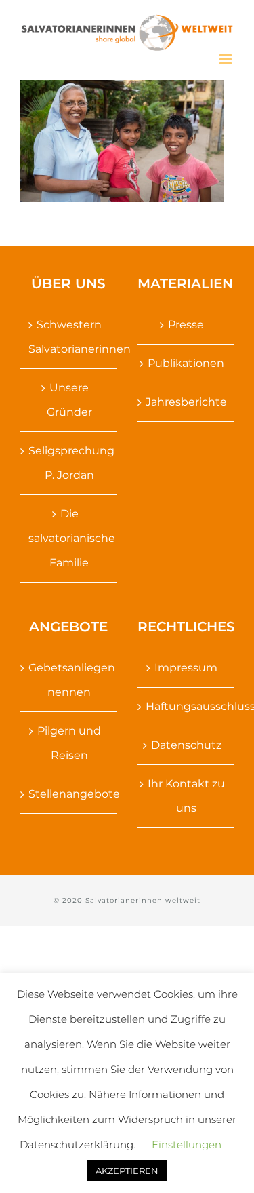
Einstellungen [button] (186, 1144)
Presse (186, 324)
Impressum (185, 667)
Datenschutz (186, 745)
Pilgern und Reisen (69, 743)
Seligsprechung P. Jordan (69, 463)
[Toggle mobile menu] (226, 59)
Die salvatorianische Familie (69, 538)
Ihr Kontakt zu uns (186, 796)
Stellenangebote (69, 793)
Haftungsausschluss (187, 706)
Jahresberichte (186, 401)
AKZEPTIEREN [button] (127, 1170)
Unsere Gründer (69, 399)
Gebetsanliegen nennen (69, 680)
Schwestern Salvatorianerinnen (69, 336)
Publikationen (186, 363)
